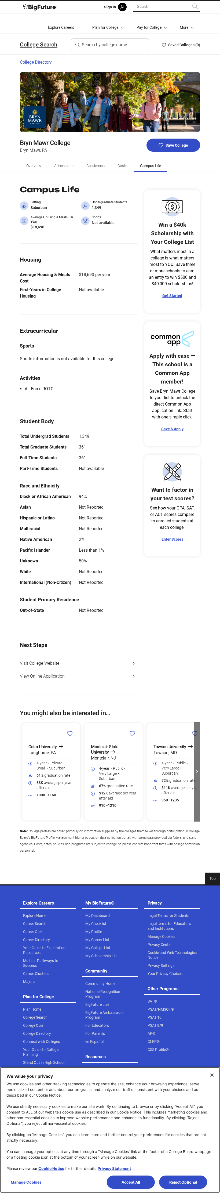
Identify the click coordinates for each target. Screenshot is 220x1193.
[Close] (212, 1075)
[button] (186, 23)
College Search (38, 44)
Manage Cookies (26, 1182)
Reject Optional (183, 1182)
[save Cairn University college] (70, 733)
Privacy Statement (114, 1168)
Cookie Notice (51, 1168)
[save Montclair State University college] (132, 733)
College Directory (36, 62)
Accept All (131, 1182)
